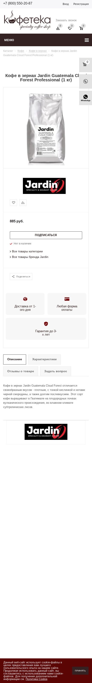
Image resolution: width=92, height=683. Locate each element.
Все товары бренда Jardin (30, 257)
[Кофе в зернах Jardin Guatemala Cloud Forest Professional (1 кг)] (46, 164)
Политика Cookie (36, 679)
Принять (80, 671)
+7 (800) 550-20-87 (17, 3)
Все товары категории (27, 251)
